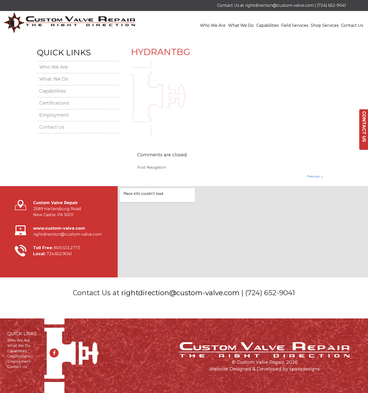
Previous (315, 176)
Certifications (54, 103)
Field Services (294, 25)
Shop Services (324, 25)
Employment (54, 115)
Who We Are (213, 25)
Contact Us (352, 25)
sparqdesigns (304, 369)
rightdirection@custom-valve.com (279, 5)
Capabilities (267, 25)
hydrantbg (160, 51)
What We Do (241, 25)
